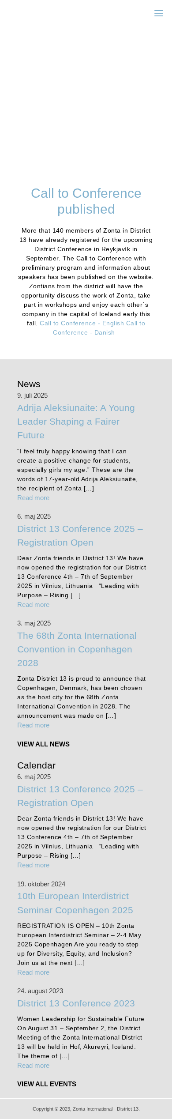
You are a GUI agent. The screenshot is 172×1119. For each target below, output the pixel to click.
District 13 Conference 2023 (76, 1003)
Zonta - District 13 (52, 13)
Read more (33, 497)
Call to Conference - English (82, 323)
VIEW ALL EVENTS (46, 1084)
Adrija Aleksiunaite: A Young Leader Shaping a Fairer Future (76, 421)
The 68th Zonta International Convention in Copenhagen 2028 (77, 649)
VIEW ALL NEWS (43, 744)
